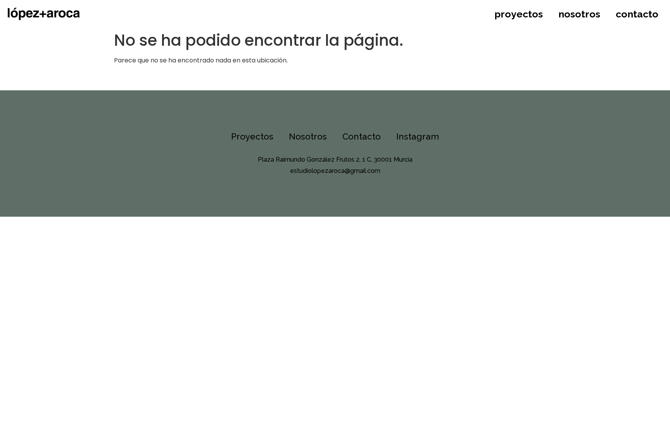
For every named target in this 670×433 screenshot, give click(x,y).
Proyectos (518, 14)
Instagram (417, 136)
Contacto (637, 14)
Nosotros (579, 14)
